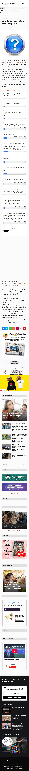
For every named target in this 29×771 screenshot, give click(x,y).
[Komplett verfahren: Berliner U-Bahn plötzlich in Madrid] (6, 454)
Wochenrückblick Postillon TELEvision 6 (11, 658)
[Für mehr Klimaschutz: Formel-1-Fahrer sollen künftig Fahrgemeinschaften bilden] (6, 445)
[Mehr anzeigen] (20, 326)
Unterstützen (20, 759)
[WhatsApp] (10, 326)
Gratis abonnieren (14, 695)
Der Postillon (15, 764)
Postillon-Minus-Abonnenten (11, 600)
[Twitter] (6, 326)
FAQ (7, 757)
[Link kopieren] (17, 326)
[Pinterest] (24, 326)
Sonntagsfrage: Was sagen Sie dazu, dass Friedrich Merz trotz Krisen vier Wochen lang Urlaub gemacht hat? (19, 724)
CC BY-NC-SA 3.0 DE (9, 766)
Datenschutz (20, 757)
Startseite (4, 15)
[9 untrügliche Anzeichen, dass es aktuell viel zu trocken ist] (6, 716)
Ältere (24, 462)
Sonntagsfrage (12, 15)
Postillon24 (14, 761)
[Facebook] (3, 326)
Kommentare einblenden (14, 360)
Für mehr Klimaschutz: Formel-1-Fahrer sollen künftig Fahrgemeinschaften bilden (18, 445)
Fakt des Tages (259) (18, 705)
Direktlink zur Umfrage (14, 88)
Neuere (5, 462)
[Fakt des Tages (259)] (6, 707)
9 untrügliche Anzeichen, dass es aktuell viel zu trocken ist (19, 715)
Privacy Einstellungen (10, 759)
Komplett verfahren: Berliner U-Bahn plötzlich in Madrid (19, 453)
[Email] (13, 326)
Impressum (12, 757)
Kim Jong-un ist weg (16, 60)
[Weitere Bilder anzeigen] (14, 528)
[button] (2, 3)
